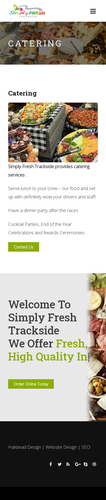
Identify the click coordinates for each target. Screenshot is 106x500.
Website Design (61, 460)
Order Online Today (31, 397)
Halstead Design (24, 460)
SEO (86, 460)
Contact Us (23, 246)
